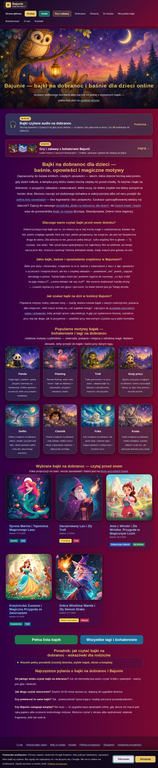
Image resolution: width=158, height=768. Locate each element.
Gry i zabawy (62, 13)
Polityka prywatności (89, 744)
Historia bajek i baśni (36, 744)
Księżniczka (16, 624)
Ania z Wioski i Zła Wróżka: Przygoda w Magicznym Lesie (125, 529)
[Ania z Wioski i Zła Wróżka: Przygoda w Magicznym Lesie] (129, 497)
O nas (27, 21)
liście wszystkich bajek (114, 471)
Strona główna (13, 13)
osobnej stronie (89, 100)
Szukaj (30, 13)
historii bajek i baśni (128, 205)
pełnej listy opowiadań (31, 199)
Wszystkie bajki (126, 13)
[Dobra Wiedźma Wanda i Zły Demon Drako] (79, 577)
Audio (44, 13)
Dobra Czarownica (69, 620)
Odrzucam (123, 759)
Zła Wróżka (138, 544)
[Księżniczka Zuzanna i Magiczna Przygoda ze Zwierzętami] (29, 577)
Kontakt (39, 21)
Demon (84, 620)
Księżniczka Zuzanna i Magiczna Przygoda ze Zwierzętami (25, 609)
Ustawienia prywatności (129, 744)
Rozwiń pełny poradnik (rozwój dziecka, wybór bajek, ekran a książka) (66, 662)
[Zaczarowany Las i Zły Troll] (79, 497)
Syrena (14, 541)
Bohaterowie (12, 21)
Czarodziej (65, 541)
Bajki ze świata (63, 211)
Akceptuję (145, 759)
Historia (94, 13)
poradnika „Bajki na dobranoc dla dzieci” (82, 205)
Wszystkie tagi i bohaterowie (111, 640)
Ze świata (108, 13)
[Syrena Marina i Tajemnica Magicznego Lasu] (29, 497)
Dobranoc (80, 13)
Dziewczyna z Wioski (120, 544)
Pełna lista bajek (46, 640)
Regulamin (109, 744)
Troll (23, 541)
